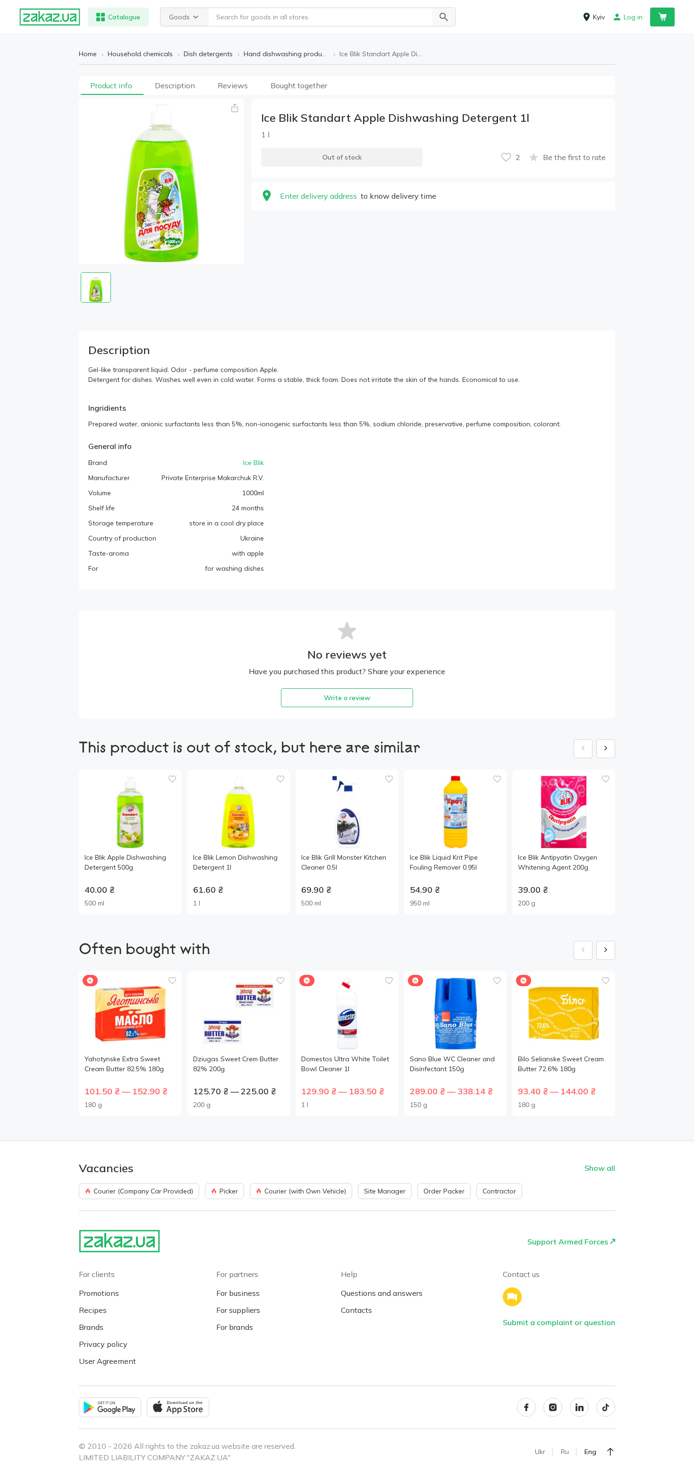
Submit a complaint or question (559, 1322)
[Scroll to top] (610, 1451)
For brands (234, 1327)
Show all (599, 1168)
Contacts (356, 1310)
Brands (91, 1327)
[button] (443, 17)
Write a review (347, 697)
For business (238, 1293)
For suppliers (238, 1310)
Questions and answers (382, 1293)
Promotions (99, 1293)
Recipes (93, 1310)
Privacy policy (103, 1344)
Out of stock (342, 157)
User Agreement (107, 1361)
